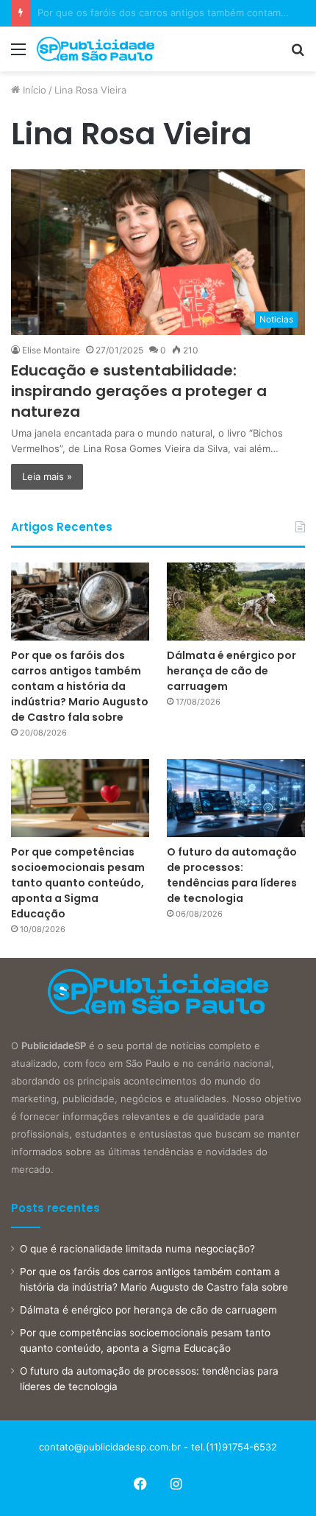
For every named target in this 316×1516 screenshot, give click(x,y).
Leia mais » (47, 476)
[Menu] (18, 54)
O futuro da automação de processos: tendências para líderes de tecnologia (232, 875)
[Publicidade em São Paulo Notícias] (95, 49)
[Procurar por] (297, 54)
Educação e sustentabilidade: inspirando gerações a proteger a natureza (139, 391)
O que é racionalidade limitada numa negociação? (137, 1249)
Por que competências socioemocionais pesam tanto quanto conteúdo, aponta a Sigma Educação (78, 883)
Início (33, 90)
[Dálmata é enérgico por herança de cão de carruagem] (236, 602)
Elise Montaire (51, 350)
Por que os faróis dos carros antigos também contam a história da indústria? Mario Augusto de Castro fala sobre (79, 686)
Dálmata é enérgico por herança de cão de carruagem (231, 671)
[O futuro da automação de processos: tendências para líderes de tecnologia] (236, 798)
